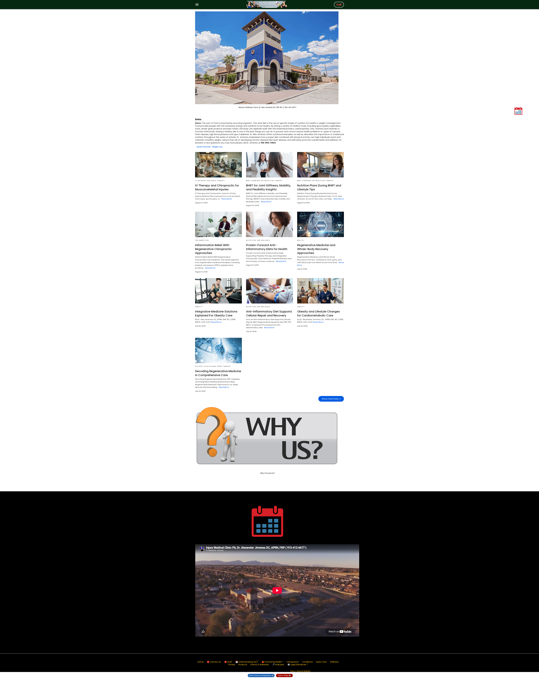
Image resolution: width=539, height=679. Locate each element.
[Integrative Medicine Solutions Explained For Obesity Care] (218, 290)
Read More (226, 199)
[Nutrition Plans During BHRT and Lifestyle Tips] (320, 164)
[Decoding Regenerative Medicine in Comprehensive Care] (218, 350)
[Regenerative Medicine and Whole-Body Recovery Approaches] (320, 224)
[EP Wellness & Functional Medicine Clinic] (266, 4)
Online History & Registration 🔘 (261, 675)
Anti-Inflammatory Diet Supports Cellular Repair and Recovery (269, 313)
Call (339, 4)
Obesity (199, 307)
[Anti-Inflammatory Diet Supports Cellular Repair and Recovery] (269, 290)
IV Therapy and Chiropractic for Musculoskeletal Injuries (217, 187)
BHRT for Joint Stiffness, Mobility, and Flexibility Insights (268, 187)
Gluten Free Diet (204, 147)
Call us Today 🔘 (284, 675)
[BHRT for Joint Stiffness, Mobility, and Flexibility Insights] (269, 164)
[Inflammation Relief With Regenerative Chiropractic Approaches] (218, 224)
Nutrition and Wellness (258, 240)
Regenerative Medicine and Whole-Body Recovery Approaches (316, 249)
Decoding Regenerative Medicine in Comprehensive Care (218, 373)
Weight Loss (217, 147)
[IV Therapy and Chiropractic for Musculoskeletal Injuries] (218, 164)
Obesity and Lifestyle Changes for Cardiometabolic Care (318, 313)
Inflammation (202, 240)
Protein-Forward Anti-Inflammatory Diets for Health (266, 247)
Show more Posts (330, 398)
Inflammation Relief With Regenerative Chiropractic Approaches (213, 249)
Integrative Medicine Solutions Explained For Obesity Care (216, 313)
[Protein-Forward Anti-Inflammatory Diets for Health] (269, 224)
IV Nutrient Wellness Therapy (210, 181)
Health (300, 240)
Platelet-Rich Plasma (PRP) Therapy (213, 366)
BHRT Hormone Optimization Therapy (264, 181)
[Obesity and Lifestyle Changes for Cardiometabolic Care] (320, 290)
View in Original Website (300, 671)
